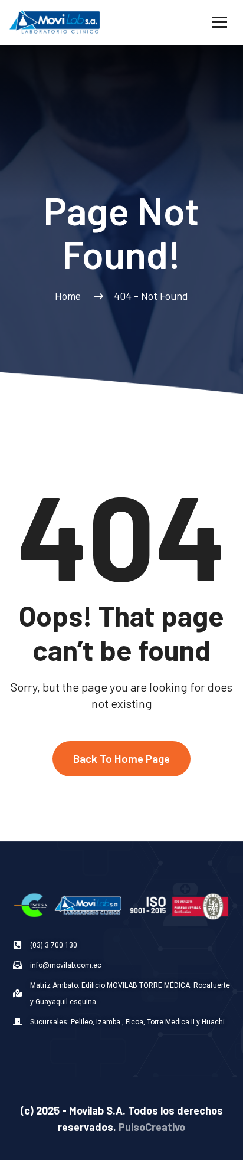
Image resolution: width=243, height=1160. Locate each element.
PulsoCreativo (152, 1126)
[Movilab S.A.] (56, 21)
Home (70, 295)
